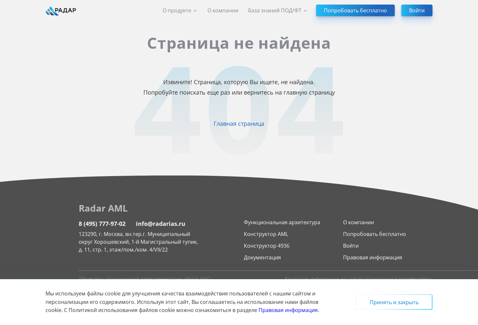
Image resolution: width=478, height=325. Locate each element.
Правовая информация (372, 257)
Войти (351, 245)
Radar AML (103, 208)
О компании (222, 10)
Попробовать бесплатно (374, 234)
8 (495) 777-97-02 (102, 224)
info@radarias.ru (160, 224)
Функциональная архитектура (282, 222)
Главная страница (239, 123)
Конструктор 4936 (266, 245)
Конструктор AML (266, 234)
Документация (262, 257)
